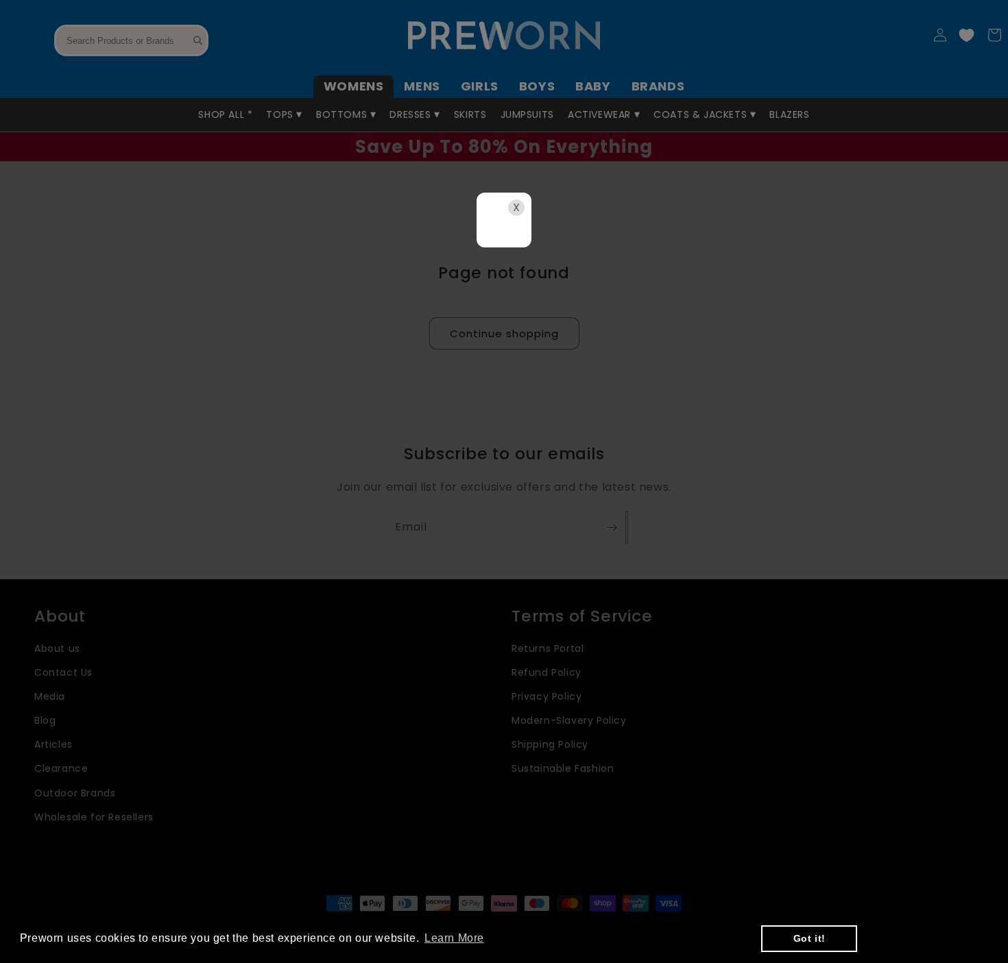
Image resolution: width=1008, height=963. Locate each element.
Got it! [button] (809, 938)
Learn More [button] (454, 938)
